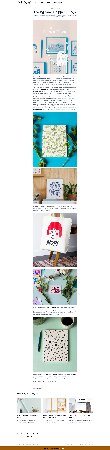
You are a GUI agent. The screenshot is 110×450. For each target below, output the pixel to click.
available (61, 448)
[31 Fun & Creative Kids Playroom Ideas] (29, 412)
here (63, 16)
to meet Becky (52, 307)
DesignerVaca (37, 91)
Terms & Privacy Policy (80, 444)
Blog (48, 2)
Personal (58, 8)
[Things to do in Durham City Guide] (81, 412)
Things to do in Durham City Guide (79, 416)
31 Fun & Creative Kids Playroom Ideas (28, 416)
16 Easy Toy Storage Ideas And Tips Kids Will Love (54, 416)
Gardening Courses (57, 2)
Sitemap (91, 444)
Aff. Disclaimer (68, 444)
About (36, 2)
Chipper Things (58, 87)
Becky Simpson (44, 89)
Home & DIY (52, 8)
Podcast (43, 2)
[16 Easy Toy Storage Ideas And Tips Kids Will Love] (55, 412)
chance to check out (51, 374)
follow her (73, 374)
